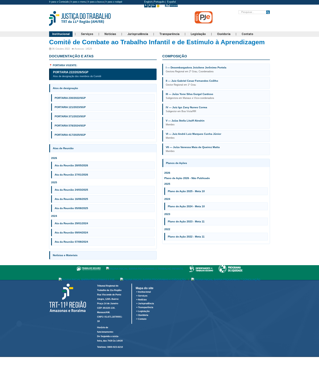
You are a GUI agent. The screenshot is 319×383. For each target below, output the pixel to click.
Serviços (87, 34)
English (148, 1)
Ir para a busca (96, 1)
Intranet (174, 5)
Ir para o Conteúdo (59, 1)
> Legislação (143, 311)
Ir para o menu (78, 1)
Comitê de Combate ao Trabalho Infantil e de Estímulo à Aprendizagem (157, 42)
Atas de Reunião (63, 148)
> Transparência (144, 307)
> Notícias (141, 299)
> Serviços (142, 295)
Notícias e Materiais (65, 255)
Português (159, 1)
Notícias (110, 34)
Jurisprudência (137, 34)
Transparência (169, 34)
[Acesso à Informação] (165, 5)
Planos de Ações (176, 163)
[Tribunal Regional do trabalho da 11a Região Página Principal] (85, 18)
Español (171, 1)
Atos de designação (65, 88)
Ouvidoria (223, 34)
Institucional (61, 34)
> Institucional (143, 292)
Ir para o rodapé (114, 1)
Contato (247, 34)
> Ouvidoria (142, 315)
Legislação (198, 34)
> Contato (141, 319)
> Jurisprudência (145, 303)
